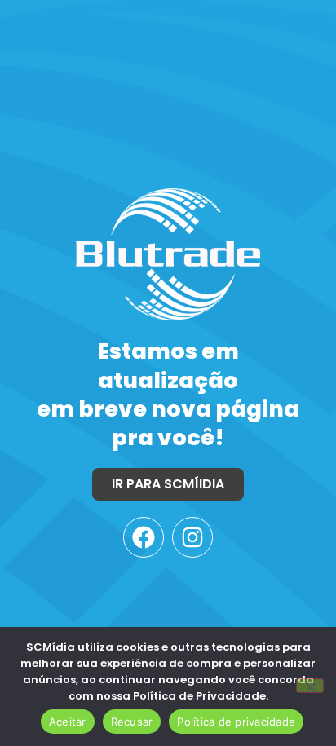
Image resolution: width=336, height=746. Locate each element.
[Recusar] (310, 685)
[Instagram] (192, 537)
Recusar (132, 721)
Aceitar (67, 721)
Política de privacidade (236, 721)
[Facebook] (143, 537)
